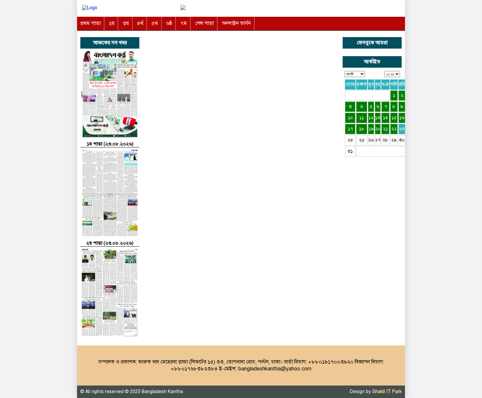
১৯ (371, 129)
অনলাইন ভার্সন (236, 23)
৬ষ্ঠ (169, 23)
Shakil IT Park (387, 391)
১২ (371, 118)
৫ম (154, 23)
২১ (385, 129)
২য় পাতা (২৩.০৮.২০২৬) (109, 243)
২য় (111, 23)
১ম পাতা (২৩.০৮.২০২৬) (110, 144)
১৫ (394, 118)
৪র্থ (140, 23)
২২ (394, 129)
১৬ (402, 118)
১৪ (385, 118)
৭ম (183, 23)
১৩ (377, 118)
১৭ (350, 129)
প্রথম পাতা (90, 23)
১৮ (361, 129)
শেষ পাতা (204, 23)
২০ (377, 129)
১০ (350, 118)
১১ (361, 118)
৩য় (126, 23)
